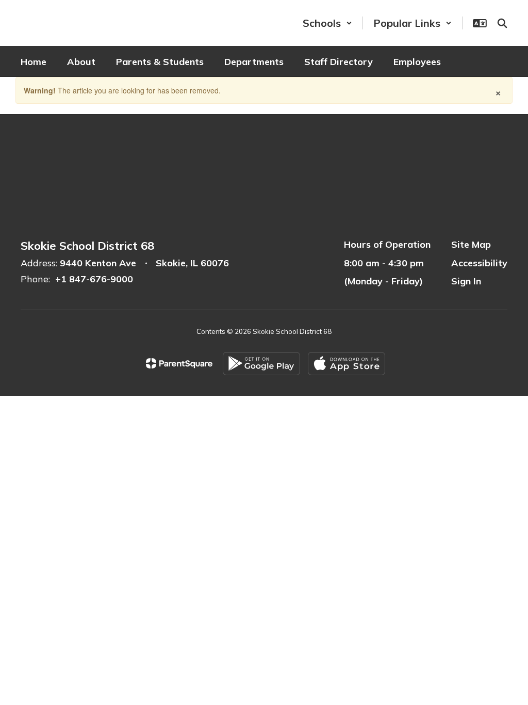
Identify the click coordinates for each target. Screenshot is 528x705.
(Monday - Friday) (383, 281)
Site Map (471, 244)
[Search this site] (502, 23)
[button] (327, 23)
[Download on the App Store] (346, 363)
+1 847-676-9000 (94, 279)
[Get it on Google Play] (261, 363)
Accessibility (479, 263)
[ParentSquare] (179, 363)
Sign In (466, 281)
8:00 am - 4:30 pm (384, 263)
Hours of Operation (387, 244)
